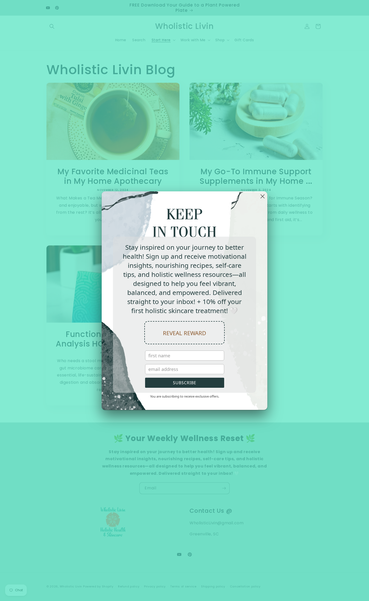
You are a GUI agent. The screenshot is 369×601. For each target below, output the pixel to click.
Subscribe (184, 382)
